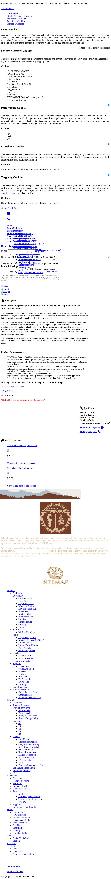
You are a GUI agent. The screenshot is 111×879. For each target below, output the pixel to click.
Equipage (17, 721)
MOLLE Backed (26, 658)
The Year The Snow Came (30, 257)
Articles (16, 736)
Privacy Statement (15, 871)
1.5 (19, 728)
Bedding (22, 684)
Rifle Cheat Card (26, 749)
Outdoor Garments (21, 661)
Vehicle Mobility (20, 822)
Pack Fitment (24, 710)
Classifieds (18, 828)
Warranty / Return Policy (29, 697)
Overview (17, 231)
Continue (7, 8)
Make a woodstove (27, 262)
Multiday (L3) (24, 614)
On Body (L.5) (25, 598)
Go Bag (22, 624)
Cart (15, 244)
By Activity (18, 595)
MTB (21, 270)
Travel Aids (23, 682)
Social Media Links (21, 238)
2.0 (19, 731)
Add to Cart (51, 271)
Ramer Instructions (27, 752)
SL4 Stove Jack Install (28, 747)
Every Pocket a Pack (27, 715)
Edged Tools (24, 666)
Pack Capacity (25, 713)
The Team (17, 783)
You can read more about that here (30, 551)
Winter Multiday (25, 616)
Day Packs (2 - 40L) (27, 637)
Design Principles (21, 781)
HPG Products (19, 815)
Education (11, 228)
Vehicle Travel (25, 622)
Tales (15, 791)
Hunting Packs (25, 642)
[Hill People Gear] (10, 208)
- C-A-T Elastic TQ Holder (12, 387)
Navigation (23, 676)
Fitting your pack (90, 431)
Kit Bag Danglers (26, 632)
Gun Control (24, 739)
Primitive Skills (20, 257)
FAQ (15, 773)
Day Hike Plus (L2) (27, 609)
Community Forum (21, 770)
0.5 (19, 723)
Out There (17, 825)
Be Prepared (24, 679)
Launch (16, 241)
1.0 (19, 726)
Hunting (16, 254)
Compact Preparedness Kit (30, 272)
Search (41, 251)
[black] (4, 286)
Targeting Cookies (15, 24)
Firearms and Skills (21, 244)
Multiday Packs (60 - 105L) (31, 640)
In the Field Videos (21, 788)
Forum (10, 233)
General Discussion (21, 241)
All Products (18, 228)
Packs (15, 635)
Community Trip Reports (24, 807)
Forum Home (19, 236)
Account (11, 241)
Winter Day (23, 611)
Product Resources (21, 708)
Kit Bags (17, 629)
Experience (12, 231)
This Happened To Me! (29, 254)
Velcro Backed (25, 655)
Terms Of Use (13, 866)
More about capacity (92, 427)
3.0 (19, 734)
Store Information (21, 689)
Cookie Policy (13, 13)
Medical (22, 671)
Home (4, 246)
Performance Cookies (17, 18)
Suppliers (17, 804)
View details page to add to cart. (21, 463)
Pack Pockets (24, 648)
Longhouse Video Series (24, 768)
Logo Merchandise (21, 687)
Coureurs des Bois (21, 786)
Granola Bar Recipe (27, 742)
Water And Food (26, 669)
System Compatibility (28, 718)
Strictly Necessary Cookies (19, 16)
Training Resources (21, 705)
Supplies (17, 663)
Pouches (16, 653)
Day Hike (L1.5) (26, 603)
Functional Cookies (16, 21)
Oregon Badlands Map (28, 744)
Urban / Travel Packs (28, 645)
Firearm (22, 674)
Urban (21, 627)
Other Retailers (25, 695)
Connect (11, 236)
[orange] (5, 289)
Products (11, 225)
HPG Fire (11, 238)
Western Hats (24, 267)
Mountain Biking (26, 606)
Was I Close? (24, 259)
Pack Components (26, 650)
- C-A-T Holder (7, 391)
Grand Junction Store (28, 692)
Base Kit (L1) (24, 601)
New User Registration (23, 854)
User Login (18, 246)
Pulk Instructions (26, 264)
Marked (22, 794)
